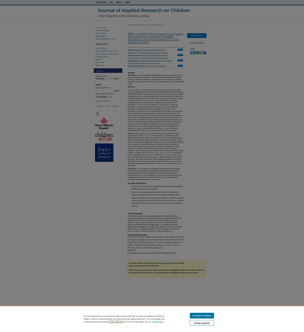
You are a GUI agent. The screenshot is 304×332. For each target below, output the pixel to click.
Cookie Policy (158, 322)
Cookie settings (115, 322)
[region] (152, 319)
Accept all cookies (201, 315)
